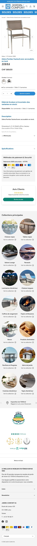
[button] (34, 6)
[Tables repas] (27, 227)
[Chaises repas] (10, 227)
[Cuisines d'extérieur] (10, 381)
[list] (18, 37)
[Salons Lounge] (10, 252)
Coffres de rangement (9, 314)
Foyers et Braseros (27, 314)
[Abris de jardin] (27, 355)
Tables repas (27, 237)
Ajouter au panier (25, 93)
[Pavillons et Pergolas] (10, 355)
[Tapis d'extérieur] (27, 381)
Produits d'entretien (27, 339)
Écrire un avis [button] (18, 199)
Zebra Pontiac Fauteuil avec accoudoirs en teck (18, 17)
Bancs (10, 339)
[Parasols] (27, 252)
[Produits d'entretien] (27, 329)
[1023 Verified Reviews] (18, 425)
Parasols (27, 262)
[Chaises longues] (27, 278)
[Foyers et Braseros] (27, 303)
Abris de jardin (27, 365)
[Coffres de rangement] (10, 303)
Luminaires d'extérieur (10, 288)
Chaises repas (10, 237)
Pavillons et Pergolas (9, 365)
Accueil (3, 17)
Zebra (3, 56)
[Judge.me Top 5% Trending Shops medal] (28, 441)
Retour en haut (18, 460)
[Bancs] (10, 329)
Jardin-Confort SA (10, 541)
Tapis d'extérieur (27, 391)
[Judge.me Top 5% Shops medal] (20, 441)
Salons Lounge (10, 262)
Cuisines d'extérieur (10, 391)
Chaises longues (27, 288)
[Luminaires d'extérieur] (10, 278)
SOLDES (15, 12)
